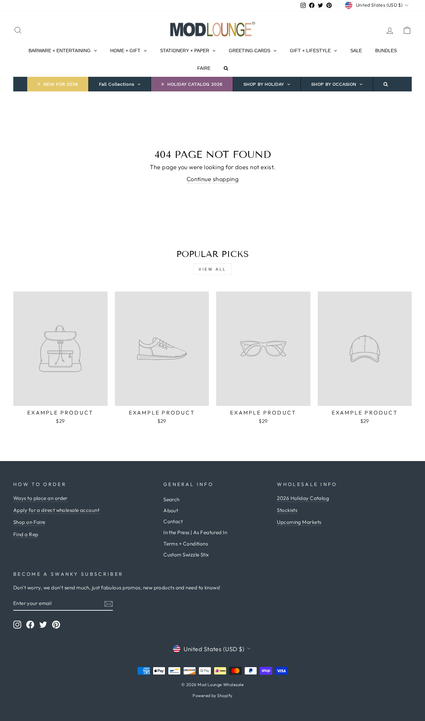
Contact (173, 521)
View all (212, 269)
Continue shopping (213, 179)
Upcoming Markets (299, 522)
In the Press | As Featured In (195, 532)
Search (171, 499)
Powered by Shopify (212, 695)
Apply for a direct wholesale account (56, 510)
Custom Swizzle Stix (186, 554)
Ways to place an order (40, 498)
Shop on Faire (29, 522)
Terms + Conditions (185, 544)
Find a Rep (26, 534)
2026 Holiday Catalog (303, 498)
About (170, 510)
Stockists (287, 510)
